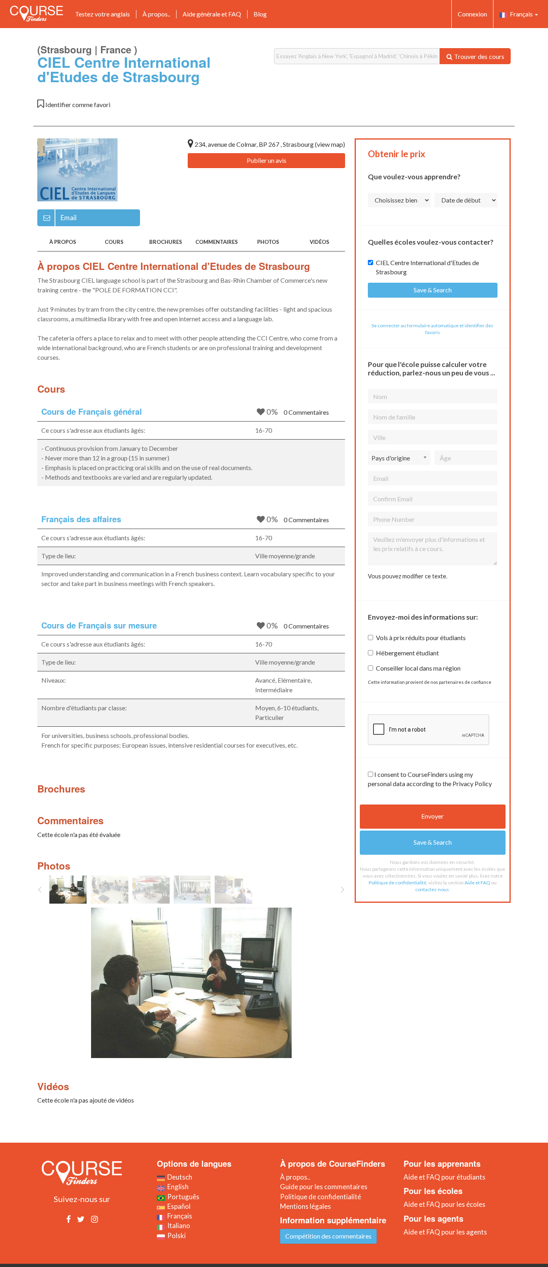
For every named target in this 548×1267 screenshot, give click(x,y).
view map (330, 144)
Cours (114, 242)
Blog (260, 14)
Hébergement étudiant (407, 653)
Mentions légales (305, 1206)
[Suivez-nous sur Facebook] (68, 1219)
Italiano (177, 1225)
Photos (268, 242)
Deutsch (178, 1177)
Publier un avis (266, 160)
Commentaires (216, 242)
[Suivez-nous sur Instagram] (94, 1219)
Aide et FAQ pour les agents (445, 1232)
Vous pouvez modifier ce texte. (407, 576)
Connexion (472, 14)
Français (520, 14)
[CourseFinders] (36, 13)
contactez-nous (432, 889)
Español (178, 1206)
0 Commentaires (306, 412)
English (177, 1186)
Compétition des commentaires (328, 1236)
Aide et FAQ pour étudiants (444, 1177)
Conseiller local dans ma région (418, 668)
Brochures (165, 242)
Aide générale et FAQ (212, 14)
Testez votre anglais (102, 14)
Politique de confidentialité (397, 883)
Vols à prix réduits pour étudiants (421, 637)
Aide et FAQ (477, 883)
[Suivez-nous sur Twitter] (81, 1219)
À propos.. (156, 14)
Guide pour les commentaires (323, 1186)
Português (182, 1196)
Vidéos (319, 242)
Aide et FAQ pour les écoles (444, 1204)
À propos (62, 242)
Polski (175, 1235)
